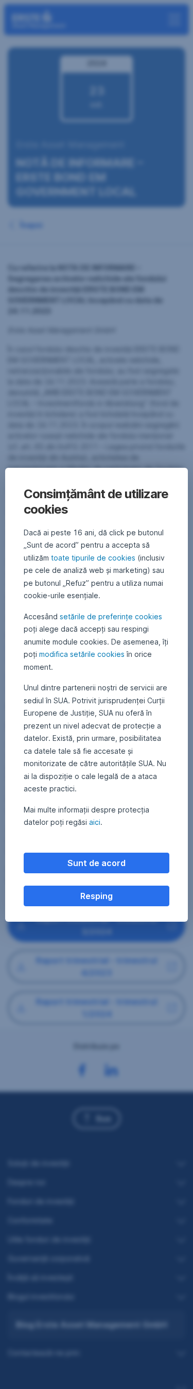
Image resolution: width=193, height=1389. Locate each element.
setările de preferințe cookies (111, 616)
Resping (96, 896)
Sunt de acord (96, 863)
